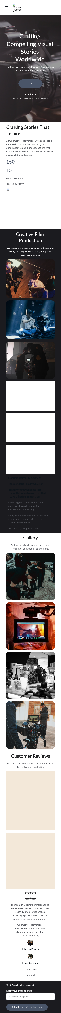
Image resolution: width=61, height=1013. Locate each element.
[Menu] (6, 7)
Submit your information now (27, 1007)
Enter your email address (19, 991)
